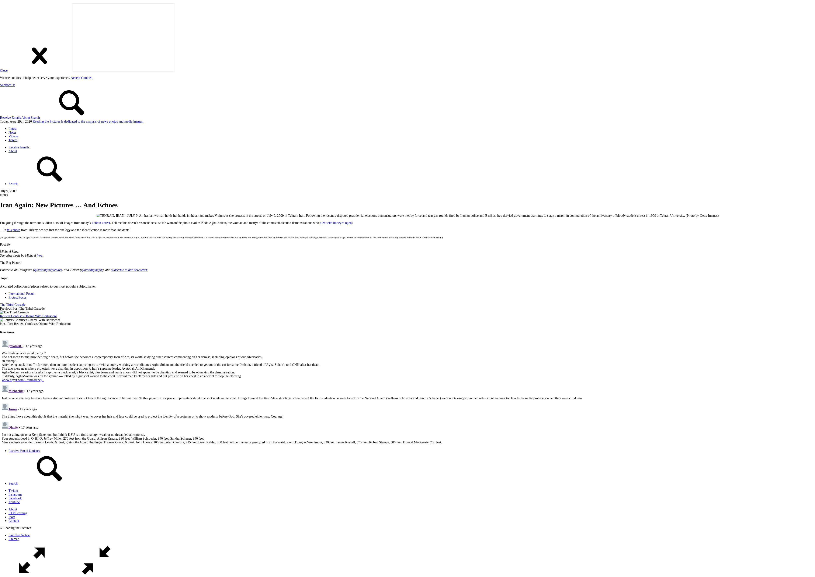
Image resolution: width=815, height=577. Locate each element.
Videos (13, 136)
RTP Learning (17, 513)
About (25, 117)
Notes (12, 132)
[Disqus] (407, 392)
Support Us (7, 85)
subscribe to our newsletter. (129, 270)
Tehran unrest (101, 223)
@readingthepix (92, 270)
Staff (11, 517)
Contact (13, 521)
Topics (12, 140)
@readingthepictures (48, 270)
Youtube (14, 502)
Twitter (13, 490)
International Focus (21, 293)
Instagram (15, 494)
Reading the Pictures (88, 121)
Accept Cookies (81, 78)
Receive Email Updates (24, 451)
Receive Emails (10, 117)
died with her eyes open (336, 223)
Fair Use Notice (19, 535)
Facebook (15, 498)
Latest (12, 128)
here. (40, 255)
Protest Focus (17, 297)
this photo (13, 230)
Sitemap (13, 539)
